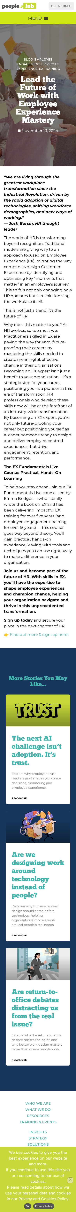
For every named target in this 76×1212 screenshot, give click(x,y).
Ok (27, 1206)
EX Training (49, 69)
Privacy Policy (43, 1206)
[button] (38, 18)
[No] (70, 1180)
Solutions (38, 1144)
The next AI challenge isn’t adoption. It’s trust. (37, 750)
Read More (19, 798)
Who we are (38, 1103)
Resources (38, 1116)
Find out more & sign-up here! (39, 634)
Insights (38, 1132)
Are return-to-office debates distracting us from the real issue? (35, 1007)
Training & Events (38, 1122)
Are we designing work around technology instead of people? (38, 874)
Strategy (38, 1138)
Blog (28, 59)
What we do (38, 1110)
